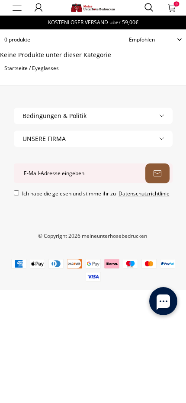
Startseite (16, 68)
